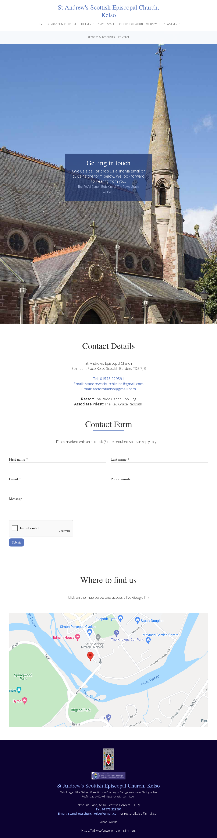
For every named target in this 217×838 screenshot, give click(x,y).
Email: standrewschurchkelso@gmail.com (108, 383)
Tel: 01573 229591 (108, 378)
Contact (123, 37)
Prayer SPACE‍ (105, 23)
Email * (15, 479)
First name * (18, 459)
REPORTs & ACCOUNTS (101, 37)
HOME (40, 23)
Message (15, 498)
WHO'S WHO (153, 23)
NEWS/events (172, 23)
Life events (87, 23)
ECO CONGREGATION (130, 23)
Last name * (120, 459)
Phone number (122, 479)
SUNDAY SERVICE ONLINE (62, 23)
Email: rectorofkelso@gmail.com (108, 388)
